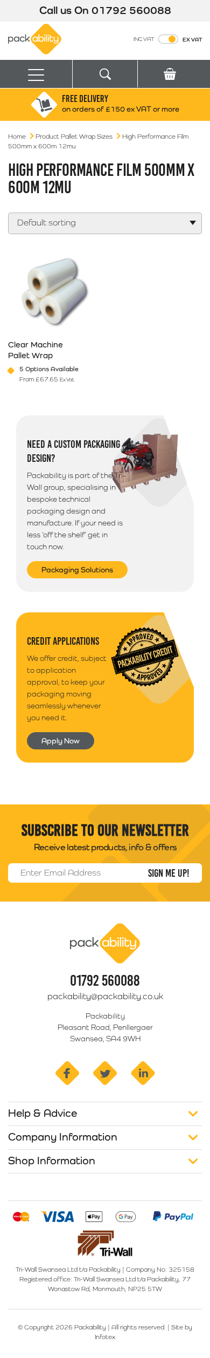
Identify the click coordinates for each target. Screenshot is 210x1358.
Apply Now (60, 740)
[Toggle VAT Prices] (168, 39)
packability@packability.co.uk (105, 996)
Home (17, 136)
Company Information (62, 1136)
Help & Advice (42, 1113)
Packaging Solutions (77, 569)
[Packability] (34, 38)
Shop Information (51, 1160)
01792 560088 (131, 10)
